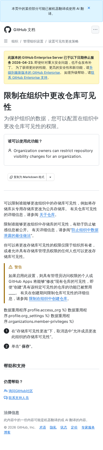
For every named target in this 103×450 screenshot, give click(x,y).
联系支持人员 (19, 398)
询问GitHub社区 (21, 391)
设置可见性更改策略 (63, 41)
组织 (14, 41)
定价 (74, 427)
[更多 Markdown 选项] (50, 177)
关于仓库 (47, 214)
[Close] (89, 7)
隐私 (53, 427)
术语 (42, 427)
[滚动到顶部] (92, 439)
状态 (63, 427)
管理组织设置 (33, 41)
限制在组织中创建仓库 (48, 298)
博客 (7, 432)
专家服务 (88, 427)
